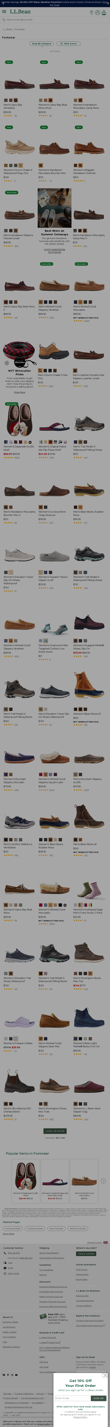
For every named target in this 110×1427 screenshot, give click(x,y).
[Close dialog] (104, 1375)
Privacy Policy (80, 1417)
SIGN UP (99, 1398)
